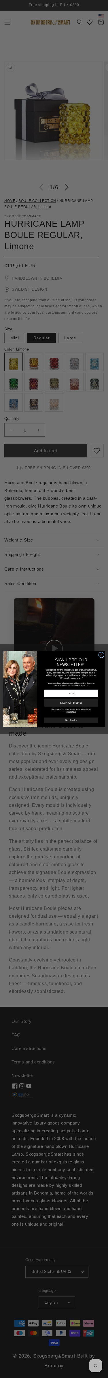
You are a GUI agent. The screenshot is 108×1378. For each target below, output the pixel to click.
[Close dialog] (101, 654)
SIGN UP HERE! (71, 702)
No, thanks (71, 720)
